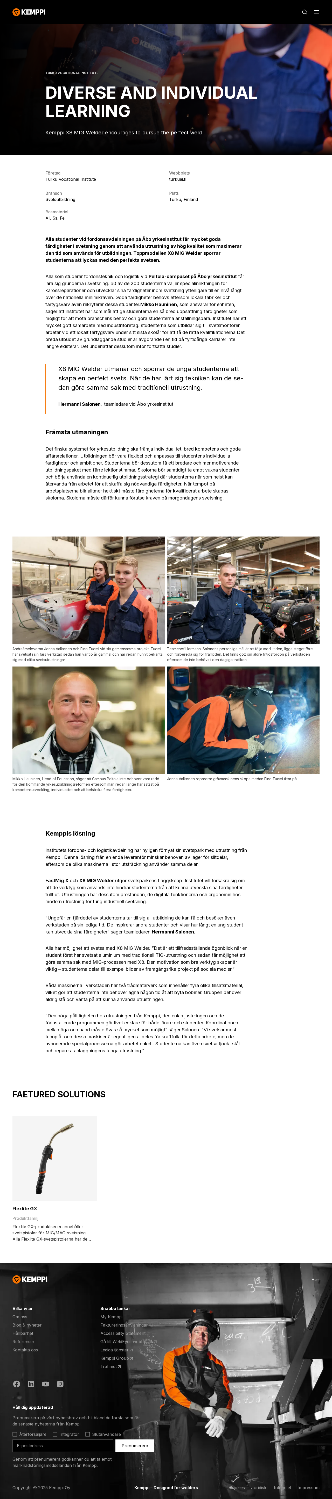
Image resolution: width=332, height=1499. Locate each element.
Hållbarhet (22, 1333)
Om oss (19, 1316)
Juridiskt (259, 1487)
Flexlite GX (24, 1208)
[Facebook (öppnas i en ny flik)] (16, 1385)
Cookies (237, 1487)
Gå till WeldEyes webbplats (126, 1342)
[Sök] (305, 12)
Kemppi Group (120, 1358)
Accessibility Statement (123, 1333)
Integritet (282, 1487)
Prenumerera (135, 1445)
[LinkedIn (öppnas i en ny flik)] (31, 1385)
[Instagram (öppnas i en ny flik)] (60, 1385)
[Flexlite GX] (55, 1159)
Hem (316, 1279)
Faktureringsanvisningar (124, 1325)
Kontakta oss (25, 1349)
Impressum (309, 1487)
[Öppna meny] (316, 12)
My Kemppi (111, 1316)
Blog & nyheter (27, 1325)
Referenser (23, 1341)
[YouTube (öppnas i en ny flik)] (46, 1385)
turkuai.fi (177, 179)
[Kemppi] (28, 12)
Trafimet (120, 1367)
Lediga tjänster (120, 1350)
